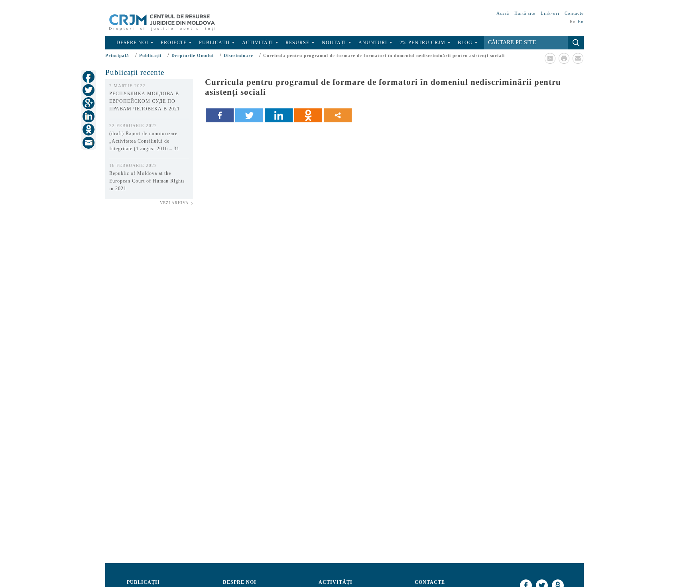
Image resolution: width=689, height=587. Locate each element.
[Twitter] (249, 115)
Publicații (214, 42)
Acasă (502, 13)
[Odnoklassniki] (308, 115)
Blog (465, 42)
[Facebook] (220, 115)
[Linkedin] (279, 115)
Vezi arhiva (174, 202)
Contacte (574, 13)
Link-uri (550, 13)
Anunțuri (372, 42)
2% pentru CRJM (422, 42)
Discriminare (238, 55)
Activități (257, 42)
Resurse (297, 42)
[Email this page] (578, 58)
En (581, 21)
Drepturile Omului (192, 55)
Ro (573, 21)
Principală (117, 55)
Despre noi (132, 42)
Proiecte (174, 42)
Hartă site (524, 13)
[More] (338, 115)
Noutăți (334, 42)
